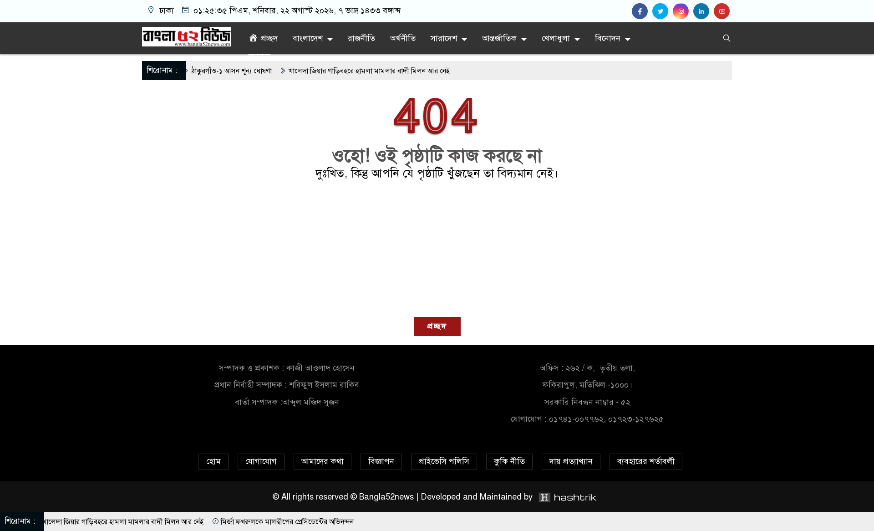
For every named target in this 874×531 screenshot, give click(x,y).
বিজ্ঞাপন (381, 461)
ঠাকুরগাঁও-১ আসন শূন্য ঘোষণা (208, 71)
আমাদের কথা (322, 461)
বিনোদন (607, 38)
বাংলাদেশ (308, 38)
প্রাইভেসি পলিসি (444, 461)
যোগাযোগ (261, 461)
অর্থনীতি (403, 38)
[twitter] (662, 11)
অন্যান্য (259, 56)
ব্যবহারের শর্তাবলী (646, 461)
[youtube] (723, 11)
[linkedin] (703, 11)
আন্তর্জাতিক (499, 38)
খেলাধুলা (556, 38)
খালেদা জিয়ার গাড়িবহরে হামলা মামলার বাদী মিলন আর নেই (345, 71)
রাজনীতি (361, 38)
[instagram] (683, 11)
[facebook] (642, 11)
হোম (213, 461)
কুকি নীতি (509, 461)
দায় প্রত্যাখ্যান (571, 461)
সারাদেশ (444, 38)
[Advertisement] (437, 248)
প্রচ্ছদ (437, 326)
